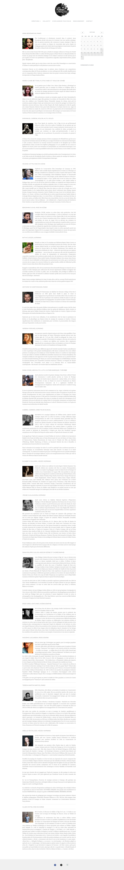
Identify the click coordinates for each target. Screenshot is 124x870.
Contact (89, 21)
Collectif (46, 21)
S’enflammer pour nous (61, 21)
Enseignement (78, 21)
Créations (35, 21)
